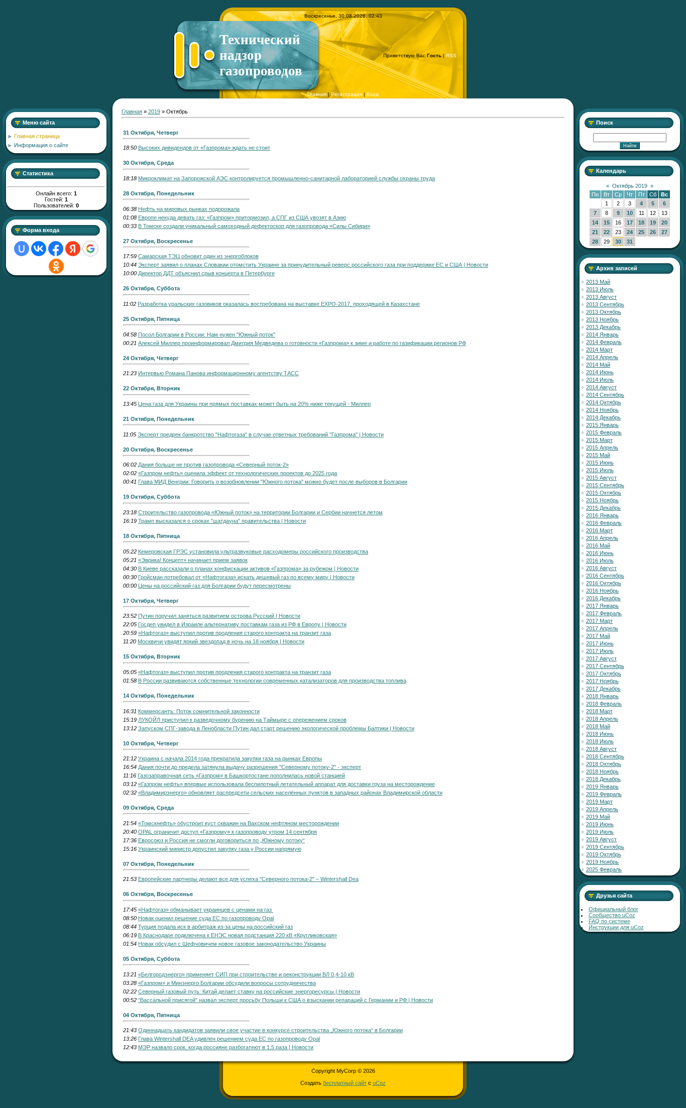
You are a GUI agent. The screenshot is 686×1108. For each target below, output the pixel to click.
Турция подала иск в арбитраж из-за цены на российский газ (215, 927)
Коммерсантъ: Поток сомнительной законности (199, 711)
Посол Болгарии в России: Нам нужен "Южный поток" (206, 334)
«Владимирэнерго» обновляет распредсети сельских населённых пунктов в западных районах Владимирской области (290, 793)
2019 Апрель (602, 809)
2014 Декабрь (603, 417)
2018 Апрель (602, 719)
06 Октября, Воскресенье (158, 894)
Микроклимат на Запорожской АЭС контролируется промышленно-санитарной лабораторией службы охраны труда (286, 178)
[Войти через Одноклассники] (56, 266)
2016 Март (599, 530)
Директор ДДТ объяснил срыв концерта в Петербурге (206, 273)
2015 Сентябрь (605, 485)
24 (630, 232)
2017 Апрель (602, 628)
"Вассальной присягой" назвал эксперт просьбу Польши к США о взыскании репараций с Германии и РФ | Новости (285, 1000)
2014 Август (601, 387)
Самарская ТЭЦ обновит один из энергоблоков (198, 256)
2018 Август (601, 749)
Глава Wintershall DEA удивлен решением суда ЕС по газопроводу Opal (229, 1039)
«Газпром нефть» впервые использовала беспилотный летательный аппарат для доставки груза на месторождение (286, 784)
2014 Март (599, 350)
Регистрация (346, 94)
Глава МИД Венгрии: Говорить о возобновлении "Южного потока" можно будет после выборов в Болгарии (272, 482)
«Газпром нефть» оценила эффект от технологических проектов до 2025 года (237, 473)
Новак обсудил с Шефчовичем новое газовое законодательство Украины (232, 944)
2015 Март (599, 440)
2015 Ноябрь (602, 500)
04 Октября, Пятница (151, 1015)
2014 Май (598, 365)
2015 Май (598, 455)
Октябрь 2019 (629, 186)
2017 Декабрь (603, 689)
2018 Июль (600, 741)
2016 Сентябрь (605, 576)
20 (664, 222)
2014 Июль (600, 380)
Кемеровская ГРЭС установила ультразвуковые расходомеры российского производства (253, 551)
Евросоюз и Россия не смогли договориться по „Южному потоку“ (221, 840)
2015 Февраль (604, 432)
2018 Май (598, 726)
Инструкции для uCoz (616, 927)
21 (595, 232)
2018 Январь (602, 696)
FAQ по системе (609, 921)
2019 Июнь (600, 824)
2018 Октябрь (603, 764)
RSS (451, 55)
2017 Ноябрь (602, 681)
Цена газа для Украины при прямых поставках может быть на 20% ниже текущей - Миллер (254, 404)
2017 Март (599, 621)
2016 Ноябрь (602, 591)
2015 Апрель (602, 448)
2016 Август (601, 568)
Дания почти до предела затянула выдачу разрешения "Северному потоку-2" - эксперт (249, 767)
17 (630, 222)
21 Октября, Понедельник (158, 419)
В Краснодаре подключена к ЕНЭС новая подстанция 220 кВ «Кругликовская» (237, 935)
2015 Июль (600, 470)
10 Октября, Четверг (151, 743)
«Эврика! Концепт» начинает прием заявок (193, 560)
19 (653, 222)
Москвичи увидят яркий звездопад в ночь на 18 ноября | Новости (221, 641)
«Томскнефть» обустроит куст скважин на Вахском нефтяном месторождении (238, 823)
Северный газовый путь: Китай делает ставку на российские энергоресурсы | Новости (249, 991)
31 (630, 242)
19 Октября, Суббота (151, 497)
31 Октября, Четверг (151, 133)
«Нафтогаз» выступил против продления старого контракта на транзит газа (234, 633)
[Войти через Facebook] (55, 248)
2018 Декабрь (603, 779)
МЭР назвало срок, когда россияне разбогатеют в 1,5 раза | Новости (225, 1047)
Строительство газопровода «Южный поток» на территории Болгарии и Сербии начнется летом (260, 512)
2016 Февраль (604, 523)
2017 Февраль (604, 613)
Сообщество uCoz (612, 915)
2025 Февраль (604, 869)
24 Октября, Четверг (151, 358)
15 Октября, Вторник (151, 656)
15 (607, 222)
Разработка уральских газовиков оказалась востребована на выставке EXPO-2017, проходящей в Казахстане (279, 304)
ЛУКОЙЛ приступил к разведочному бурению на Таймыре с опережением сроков (242, 720)
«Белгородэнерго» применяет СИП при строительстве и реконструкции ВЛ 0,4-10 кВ (246, 974)
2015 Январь (602, 425)
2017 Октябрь (603, 674)
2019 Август (601, 839)
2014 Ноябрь (602, 410)
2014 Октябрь (603, 402)
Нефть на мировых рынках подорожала (189, 209)
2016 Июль (600, 561)
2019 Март (599, 802)
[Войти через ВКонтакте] (38, 248)
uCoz (379, 1083)
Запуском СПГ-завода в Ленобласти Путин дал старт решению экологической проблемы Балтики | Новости (276, 728)
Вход (373, 94)
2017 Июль (600, 651)
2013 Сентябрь (605, 304)
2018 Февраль (604, 704)
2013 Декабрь (603, 327)
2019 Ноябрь (602, 862)
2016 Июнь (600, 553)
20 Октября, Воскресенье (158, 450)
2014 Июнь (600, 372)
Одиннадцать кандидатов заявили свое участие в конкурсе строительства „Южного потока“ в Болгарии (270, 1030)
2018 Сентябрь (605, 756)
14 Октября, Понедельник (158, 696)
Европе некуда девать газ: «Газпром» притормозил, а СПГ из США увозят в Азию (242, 217)
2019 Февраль (604, 794)
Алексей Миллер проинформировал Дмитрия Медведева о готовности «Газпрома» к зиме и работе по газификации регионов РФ (302, 343)
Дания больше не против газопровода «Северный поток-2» (213, 465)
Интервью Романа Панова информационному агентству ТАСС (218, 373)
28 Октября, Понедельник (158, 193)
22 (607, 232)
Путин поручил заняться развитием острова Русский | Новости (219, 616)
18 (641, 222)
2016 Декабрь (603, 598)
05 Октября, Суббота (151, 959)
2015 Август (601, 478)
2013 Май (598, 282)
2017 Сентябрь (605, 666)
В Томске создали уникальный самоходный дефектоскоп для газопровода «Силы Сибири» (254, 226)
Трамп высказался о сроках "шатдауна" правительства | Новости (222, 521)
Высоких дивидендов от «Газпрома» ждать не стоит (204, 148)
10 (630, 213)
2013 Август (601, 297)
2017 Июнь (600, 643)
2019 (154, 111)
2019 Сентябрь (605, 847)
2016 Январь (602, 515)
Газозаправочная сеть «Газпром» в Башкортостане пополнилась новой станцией (241, 775)
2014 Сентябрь (605, 395)
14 (595, 222)
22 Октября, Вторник (151, 388)
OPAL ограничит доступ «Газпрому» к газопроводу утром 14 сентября (227, 832)
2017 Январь (602, 606)
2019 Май (598, 817)
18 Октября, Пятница (151, 536)
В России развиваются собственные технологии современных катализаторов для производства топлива (272, 681)
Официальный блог (613, 909)
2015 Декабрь (603, 508)
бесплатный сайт (345, 1083)
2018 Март (599, 711)
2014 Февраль (604, 342)
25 (641, 232)
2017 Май (598, 636)
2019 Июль (600, 832)
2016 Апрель (602, 538)
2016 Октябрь (603, 583)
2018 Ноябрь (602, 771)
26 (653, 232)
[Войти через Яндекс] (72, 248)
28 (595, 242)
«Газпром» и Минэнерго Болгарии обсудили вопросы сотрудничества (227, 983)
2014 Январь (602, 334)
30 (618, 242)
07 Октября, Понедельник (158, 864)
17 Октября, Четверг (151, 601)
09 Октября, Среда (148, 808)
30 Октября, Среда (148, 163)
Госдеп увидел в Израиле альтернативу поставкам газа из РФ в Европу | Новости (242, 624)
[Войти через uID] (21, 248)
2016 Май (598, 545)
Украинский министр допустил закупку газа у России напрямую (219, 849)
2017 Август (601, 658)
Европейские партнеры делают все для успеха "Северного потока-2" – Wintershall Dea (248, 879)
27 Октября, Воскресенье (158, 241)
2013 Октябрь (603, 312)
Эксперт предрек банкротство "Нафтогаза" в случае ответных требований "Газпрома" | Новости (261, 434)
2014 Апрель (602, 357)
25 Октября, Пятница (151, 319)
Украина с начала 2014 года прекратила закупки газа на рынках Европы (230, 758)
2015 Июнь (600, 463)
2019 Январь (602, 787)
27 (664, 232)
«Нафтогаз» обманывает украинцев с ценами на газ (205, 910)
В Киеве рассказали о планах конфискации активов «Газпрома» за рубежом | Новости (248, 569)
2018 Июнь (600, 734)
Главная (316, 94)
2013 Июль (600, 289)
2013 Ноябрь (602, 319)
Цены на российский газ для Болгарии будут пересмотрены (214, 586)
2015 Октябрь (603, 493)
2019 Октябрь (603, 854)
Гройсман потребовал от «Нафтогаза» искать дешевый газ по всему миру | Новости (246, 577)
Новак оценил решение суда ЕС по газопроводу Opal (206, 918)
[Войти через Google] (90, 249)
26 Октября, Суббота (151, 288)
